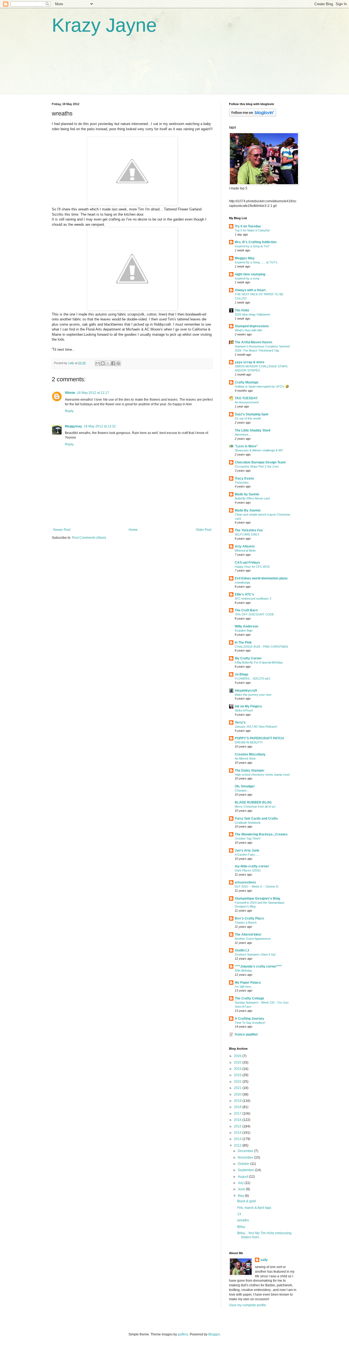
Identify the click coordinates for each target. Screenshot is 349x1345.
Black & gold (246, 1201)
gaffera (183, 1334)
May (241, 1196)
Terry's (240, 722)
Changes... (242, 790)
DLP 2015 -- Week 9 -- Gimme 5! (256, 886)
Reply (69, 411)
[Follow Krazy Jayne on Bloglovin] (252, 115)
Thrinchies (242, 482)
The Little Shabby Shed (252, 430)
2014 (238, 1133)
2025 (238, 1062)
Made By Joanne (248, 510)
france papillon (246, 1034)
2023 (238, 1075)
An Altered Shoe (245, 758)
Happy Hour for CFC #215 (252, 566)
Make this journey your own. (253, 694)
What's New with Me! (248, 330)
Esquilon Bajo (243, 630)
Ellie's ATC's (244, 594)
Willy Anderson (246, 626)
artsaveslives (245, 882)
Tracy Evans (244, 478)
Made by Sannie (247, 494)
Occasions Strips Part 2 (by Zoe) (257, 466)
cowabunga (242, 582)
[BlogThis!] (103, 363)
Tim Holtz (242, 310)
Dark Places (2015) (248, 870)
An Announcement (247, 402)
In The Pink (243, 642)
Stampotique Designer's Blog (257, 898)
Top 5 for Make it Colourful (252, 230)
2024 (238, 1069)
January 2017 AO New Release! (256, 726)
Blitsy (241, 1227)
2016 (238, 1120)
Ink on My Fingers (248, 706)
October (244, 1164)
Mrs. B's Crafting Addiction (255, 242)
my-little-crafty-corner (252, 866)
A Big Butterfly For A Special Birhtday (259, 662)
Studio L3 (242, 950)
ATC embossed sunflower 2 (253, 598)
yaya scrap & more (249, 362)
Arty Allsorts (245, 546)
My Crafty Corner (248, 658)
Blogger (214, 1334)
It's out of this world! (248, 418)
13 (239, 1214)
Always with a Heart (250, 290)
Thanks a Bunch (246, 922)
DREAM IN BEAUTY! (249, 742)
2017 (238, 1113)
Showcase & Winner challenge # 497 (259, 450)
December (246, 1151)
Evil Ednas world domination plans (261, 578)
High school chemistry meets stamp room (262, 774)
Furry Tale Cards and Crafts (256, 818)
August (243, 1177)
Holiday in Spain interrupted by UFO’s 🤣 (262, 386)
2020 (238, 1094)
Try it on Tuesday (248, 226)
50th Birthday (243, 970)
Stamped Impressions (252, 326)
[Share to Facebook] (113, 363)
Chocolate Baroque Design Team (260, 462)
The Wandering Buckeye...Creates (261, 834)
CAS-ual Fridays (247, 562)
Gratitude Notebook (248, 822)
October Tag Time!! (247, 838)
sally (264, 1260)
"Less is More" (246, 446)
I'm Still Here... (244, 986)
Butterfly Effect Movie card (252, 498)
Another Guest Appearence (253, 938)
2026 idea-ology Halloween (252, 314)
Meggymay (73, 426)
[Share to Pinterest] (118, 363)
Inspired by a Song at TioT (252, 246)
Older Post (203, 530)
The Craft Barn (246, 610)
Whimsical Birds (245, 550)
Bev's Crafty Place (249, 918)
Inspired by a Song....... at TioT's (256, 262)
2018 (238, 1107)
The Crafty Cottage (249, 998)
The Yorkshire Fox (249, 530)
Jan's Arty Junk (247, 850)
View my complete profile (247, 1305)
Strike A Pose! (244, 710)
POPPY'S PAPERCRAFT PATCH (259, 738)
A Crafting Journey (249, 1018)
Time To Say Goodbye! (250, 1022)
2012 (238, 1145)
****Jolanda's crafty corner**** (258, 966)
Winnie (70, 393)
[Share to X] (108, 363)
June (242, 1189)
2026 (238, 1056)
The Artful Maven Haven (253, 342)
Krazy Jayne (104, 25)
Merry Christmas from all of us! (255, 806)
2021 (238, 1088)
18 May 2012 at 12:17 (93, 393)
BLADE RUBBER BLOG (253, 802)
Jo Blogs (241, 674)
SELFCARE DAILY (247, 534)
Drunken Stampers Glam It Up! (255, 954)
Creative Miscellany (250, 754)
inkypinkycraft (246, 690)
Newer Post (61, 530)
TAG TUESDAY (246, 398)
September (246, 1170)
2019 (238, 1101)
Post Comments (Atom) (89, 538)
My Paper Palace (248, 982)
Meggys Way (245, 258)
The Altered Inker (248, 934)
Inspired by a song (247, 278)
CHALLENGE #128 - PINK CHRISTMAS (261, 646)
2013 (238, 1139)
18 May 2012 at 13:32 (100, 426)
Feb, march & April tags (254, 1208)
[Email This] (97, 363)
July (241, 1183)
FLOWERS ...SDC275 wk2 (252, 678)
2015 (238, 1126)
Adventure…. (243, 434)
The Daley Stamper (249, 770)
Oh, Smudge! (245, 786)
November (246, 1157)
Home (133, 530)
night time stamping (250, 274)
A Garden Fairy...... (247, 854)
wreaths (243, 1220)
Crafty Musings (246, 382)
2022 (238, 1082)
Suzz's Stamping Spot (251, 414)
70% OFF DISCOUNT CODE (254, 614)
